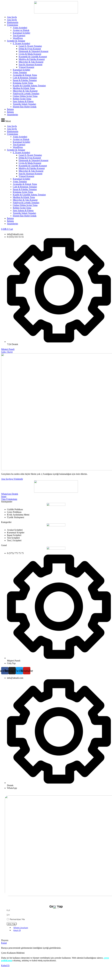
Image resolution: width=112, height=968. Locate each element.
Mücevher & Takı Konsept (31, 62)
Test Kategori (19, 35)
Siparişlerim (12, 114)
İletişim (10, 109)
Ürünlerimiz (12, 25)
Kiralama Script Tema (23, 83)
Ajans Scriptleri (20, 27)
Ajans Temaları (20, 72)
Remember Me (17, 919)
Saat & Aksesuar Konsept (30, 64)
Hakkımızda (12, 22)
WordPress (18, 38)
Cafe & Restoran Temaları (25, 77)
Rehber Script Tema (22, 99)
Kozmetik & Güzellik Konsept (33, 56)
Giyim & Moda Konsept (30, 54)
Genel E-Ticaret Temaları (30, 46)
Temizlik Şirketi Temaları (24, 104)
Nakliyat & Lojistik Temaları (26, 93)
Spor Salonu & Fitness (23, 101)
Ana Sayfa (12, 17)
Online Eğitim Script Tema (25, 96)
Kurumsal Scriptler (21, 33)
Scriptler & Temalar (16, 41)
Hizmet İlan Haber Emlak (24, 106)
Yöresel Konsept (26, 67)
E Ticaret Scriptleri (21, 43)
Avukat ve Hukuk (21, 30)
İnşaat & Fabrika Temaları (25, 80)
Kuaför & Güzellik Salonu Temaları (29, 85)
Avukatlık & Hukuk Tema (25, 75)
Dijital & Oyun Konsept (30, 48)
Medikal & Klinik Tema (24, 88)
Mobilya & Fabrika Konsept (32, 59)
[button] (56, 120)
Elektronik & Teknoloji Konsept (33, 51)
